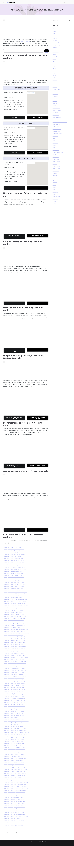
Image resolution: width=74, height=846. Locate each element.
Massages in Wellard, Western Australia (14, 812)
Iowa (54, 73)
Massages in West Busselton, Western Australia (16, 816)
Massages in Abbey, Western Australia (13, 547)
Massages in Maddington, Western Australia (15, 708)
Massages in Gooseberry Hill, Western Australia (16, 657)
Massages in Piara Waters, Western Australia (15, 762)
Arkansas (55, 38)
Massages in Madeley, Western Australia (14, 709)
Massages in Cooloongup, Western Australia (15, 616)
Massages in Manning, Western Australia (14, 715)
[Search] (46, 51)
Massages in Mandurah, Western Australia (14, 713)
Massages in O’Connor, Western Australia (14, 749)
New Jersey (56, 112)
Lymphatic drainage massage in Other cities (14, 418)
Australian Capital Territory (59, 42)
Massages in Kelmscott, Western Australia (14, 689)
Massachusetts (56, 89)
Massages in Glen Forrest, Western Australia (15, 651)
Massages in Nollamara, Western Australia (14, 741)
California (55, 47)
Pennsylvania (56, 150)
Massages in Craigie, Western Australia (14, 620)
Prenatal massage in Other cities (14, 466)
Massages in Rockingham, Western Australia (15, 773)
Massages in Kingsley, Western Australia (14, 693)
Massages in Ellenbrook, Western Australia (14, 638)
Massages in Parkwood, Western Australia (14, 756)
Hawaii (54, 63)
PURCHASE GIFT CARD (38, 117)
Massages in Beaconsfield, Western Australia (15, 569)
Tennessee (55, 175)
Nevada (54, 105)
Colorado (55, 49)
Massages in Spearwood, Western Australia (15, 790)
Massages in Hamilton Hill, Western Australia (15, 665)
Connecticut (56, 52)
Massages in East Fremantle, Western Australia (16, 629)
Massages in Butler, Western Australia (13, 597)
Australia (55, 40)
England (55, 56)
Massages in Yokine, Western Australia (13, 825)
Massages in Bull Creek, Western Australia (14, 588)
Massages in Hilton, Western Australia (13, 674)
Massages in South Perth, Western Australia (15, 786)
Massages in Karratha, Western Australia (14, 687)
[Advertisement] (26, 29)
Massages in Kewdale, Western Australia (14, 691)
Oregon (54, 147)
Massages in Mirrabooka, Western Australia (15, 730)
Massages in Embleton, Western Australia (14, 640)
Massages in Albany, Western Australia (14, 549)
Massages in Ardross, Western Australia (14, 552)
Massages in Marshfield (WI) (11, 717)
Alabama (55, 28)
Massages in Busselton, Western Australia (14, 595)
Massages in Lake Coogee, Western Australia (15, 694)
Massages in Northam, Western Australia (14, 745)
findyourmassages (25, 41)
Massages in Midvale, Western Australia (14, 726)
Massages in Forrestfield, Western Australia (15, 646)
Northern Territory (57, 131)
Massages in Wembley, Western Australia (14, 814)
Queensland (56, 157)
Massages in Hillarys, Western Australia (14, 672)
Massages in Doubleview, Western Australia (15, 623)
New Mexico (56, 115)
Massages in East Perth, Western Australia (14, 631)
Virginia (54, 187)
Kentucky (55, 77)
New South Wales (57, 117)
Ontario (54, 145)
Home (19, 2)
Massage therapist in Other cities (14, 350)
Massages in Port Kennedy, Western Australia (15, 767)
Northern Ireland (57, 129)
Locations (25, 2)
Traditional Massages (35, 2)
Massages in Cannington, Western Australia (15, 601)
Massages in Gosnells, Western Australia (14, 659)
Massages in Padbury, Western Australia (14, 754)
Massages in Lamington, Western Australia (14, 698)
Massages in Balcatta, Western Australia (14, 560)
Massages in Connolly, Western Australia (14, 614)
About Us (27, 841)
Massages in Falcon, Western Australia (14, 644)
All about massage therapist (37, 350)
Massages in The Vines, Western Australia (14, 799)
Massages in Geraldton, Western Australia (14, 650)
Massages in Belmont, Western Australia (14, 577)
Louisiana (55, 80)
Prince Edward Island (58, 152)
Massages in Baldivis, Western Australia (14, 562)
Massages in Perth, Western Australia (13, 760)
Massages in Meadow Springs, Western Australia (16, 721)
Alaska (54, 31)
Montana (55, 101)
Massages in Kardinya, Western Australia (14, 685)
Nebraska (55, 103)
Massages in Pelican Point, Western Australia (15, 758)
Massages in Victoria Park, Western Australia (15, 803)
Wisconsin (55, 199)
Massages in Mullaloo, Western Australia (14, 737)
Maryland (55, 87)
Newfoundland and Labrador (60, 122)
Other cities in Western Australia (14, 236)
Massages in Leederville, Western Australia (15, 702)
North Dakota (56, 126)
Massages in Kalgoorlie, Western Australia (14, 683)
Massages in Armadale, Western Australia (14, 554)
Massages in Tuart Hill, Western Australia (14, 801)
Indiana (54, 70)
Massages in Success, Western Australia (14, 795)
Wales (54, 189)
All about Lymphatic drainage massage (37, 418)
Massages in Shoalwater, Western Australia (15, 780)
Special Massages (61, 2)
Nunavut (55, 138)
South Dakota (56, 171)
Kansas (54, 75)
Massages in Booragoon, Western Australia (14, 584)
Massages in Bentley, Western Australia (14, 579)
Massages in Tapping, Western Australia (14, 797)
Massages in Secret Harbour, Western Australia (16, 779)
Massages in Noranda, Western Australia (14, 743)
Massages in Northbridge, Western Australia (15, 747)
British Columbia (57, 45)
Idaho (54, 66)
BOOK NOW (14, 117)
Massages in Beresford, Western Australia (14, 580)
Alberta (54, 33)
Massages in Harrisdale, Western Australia (14, 668)
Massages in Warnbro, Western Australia (14, 808)
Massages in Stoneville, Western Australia (14, 792)
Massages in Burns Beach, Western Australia (15, 592)
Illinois (54, 68)
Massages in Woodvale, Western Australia (14, 823)
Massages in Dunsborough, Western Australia (15, 627)
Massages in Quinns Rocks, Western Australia (15, 769)
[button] (28, 2)
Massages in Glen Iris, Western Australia (14, 653)
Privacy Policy (39, 841)
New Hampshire (57, 110)
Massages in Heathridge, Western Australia (15, 670)
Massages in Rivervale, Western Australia (14, 771)
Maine (54, 82)
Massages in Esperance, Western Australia (14, 642)
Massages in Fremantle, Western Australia (14, 648)
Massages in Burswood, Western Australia (14, 593)
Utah (54, 180)
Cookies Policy (32, 841)
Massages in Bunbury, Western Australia (14, 590)
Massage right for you (38, 235)
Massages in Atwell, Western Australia (13, 556)
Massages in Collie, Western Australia (13, 610)
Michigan (55, 91)
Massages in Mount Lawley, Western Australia (15, 734)
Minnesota (55, 94)
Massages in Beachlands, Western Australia (15, 567)
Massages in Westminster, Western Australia (15, 820)
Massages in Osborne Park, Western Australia (15, 752)
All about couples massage (38, 303)
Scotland (55, 164)
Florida (54, 59)
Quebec (54, 154)
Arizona (54, 35)
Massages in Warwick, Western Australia (14, 810)
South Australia (56, 166)
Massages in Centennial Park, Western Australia (16, 605)
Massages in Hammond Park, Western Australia (16, 666)
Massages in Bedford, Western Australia (14, 571)
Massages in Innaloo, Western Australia (14, 678)
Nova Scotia (55, 136)
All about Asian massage (37, 530)
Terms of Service (45, 841)
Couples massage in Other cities (14, 303)
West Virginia (56, 194)
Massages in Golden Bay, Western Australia (15, 655)
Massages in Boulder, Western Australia (14, 586)
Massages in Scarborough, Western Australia (15, 777)
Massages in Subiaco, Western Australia (14, 794)
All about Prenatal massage (37, 465)
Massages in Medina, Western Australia (14, 722)
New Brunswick (56, 108)
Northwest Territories (58, 133)
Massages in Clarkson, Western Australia (14, 607)
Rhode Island (56, 159)
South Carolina (56, 168)
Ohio (54, 140)
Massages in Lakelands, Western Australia (14, 696)
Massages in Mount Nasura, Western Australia (15, 736)
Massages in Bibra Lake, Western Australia (14, 582)
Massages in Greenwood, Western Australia (15, 661)
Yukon (54, 203)
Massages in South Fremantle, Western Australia (16, 782)
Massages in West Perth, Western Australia (15, 818)
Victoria (54, 185)
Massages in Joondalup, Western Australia (14, 681)
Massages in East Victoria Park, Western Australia (16, 633)
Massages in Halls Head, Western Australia (15, 663)
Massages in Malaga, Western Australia (14, 711)
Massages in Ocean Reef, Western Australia (15, 751)
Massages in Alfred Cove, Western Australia (15, 550)
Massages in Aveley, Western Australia (13, 558)
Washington (55, 192)
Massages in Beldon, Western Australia (14, 575)
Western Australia (57, 196)
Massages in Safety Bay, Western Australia (14, 775)
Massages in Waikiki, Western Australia (13, 805)
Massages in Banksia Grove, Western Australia (15, 564)
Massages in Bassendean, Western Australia (15, 565)
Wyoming (55, 201)
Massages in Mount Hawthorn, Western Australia (16, 732)
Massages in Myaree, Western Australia (14, 739)
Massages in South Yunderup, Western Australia (16, 788)
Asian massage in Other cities (14, 530)
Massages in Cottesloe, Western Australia (14, 618)
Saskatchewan (56, 161)
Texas (54, 178)
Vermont (55, 182)
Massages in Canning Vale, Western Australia (15, 599)
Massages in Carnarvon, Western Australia (14, 603)
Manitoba (55, 84)
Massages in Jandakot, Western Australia (14, 679)
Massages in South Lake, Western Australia (15, 784)
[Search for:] (62, 20)
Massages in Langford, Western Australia (14, 700)
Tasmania (55, 173)
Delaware (55, 54)
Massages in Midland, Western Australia (14, 724)
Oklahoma (55, 143)
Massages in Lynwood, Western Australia (14, 706)
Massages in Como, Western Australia (13, 612)
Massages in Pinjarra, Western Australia (14, 764)
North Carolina (56, 124)
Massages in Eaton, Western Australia (13, 635)
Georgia (54, 61)
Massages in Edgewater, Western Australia (14, 636)
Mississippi (55, 96)
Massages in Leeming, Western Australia (14, 704)
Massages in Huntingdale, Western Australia (15, 676)
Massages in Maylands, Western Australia (14, 719)
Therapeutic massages (49, 2)
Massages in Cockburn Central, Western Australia (16, 608)
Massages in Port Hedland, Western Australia (15, 765)
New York (55, 119)
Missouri (55, 98)
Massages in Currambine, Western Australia (15, 622)
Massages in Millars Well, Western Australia (15, 728)
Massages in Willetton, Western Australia (14, 822)
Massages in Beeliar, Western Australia (13, 573)
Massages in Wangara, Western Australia (14, 807)
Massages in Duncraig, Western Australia (14, 625)
